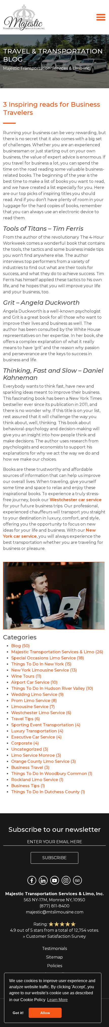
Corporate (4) (25, 743)
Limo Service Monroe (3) (36, 755)
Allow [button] (45, 1013)
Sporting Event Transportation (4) (45, 725)
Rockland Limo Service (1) (37, 779)
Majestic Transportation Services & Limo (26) (57, 652)
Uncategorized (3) (29, 749)
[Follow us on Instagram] (66, 880)
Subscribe (54, 857)
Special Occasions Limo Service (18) (47, 658)
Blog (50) (20, 645)
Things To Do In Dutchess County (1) (48, 791)
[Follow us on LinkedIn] (43, 880)
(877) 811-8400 (54, 906)
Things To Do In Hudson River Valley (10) (52, 688)
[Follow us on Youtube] (54, 880)
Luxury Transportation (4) (37, 731)
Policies (54, 965)
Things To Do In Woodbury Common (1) (51, 773)
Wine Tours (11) (26, 676)
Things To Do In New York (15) (41, 664)
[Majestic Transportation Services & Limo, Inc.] (24, 17)
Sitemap (54, 957)
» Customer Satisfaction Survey (54, 936)
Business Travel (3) (30, 767)
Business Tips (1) (28, 785)
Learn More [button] (57, 1000)
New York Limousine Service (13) (44, 670)
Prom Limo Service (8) (34, 700)
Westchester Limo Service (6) (41, 712)
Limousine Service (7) (33, 706)
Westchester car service (76, 499)
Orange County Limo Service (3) (43, 761)
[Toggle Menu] (101, 16)
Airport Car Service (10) (34, 682)
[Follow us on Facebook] (31, 880)
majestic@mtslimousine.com (54, 912)
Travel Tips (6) (25, 718)
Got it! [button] (18, 1013)
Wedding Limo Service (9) (37, 694)
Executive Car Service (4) (36, 737)
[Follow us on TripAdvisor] (77, 880)
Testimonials (54, 948)
